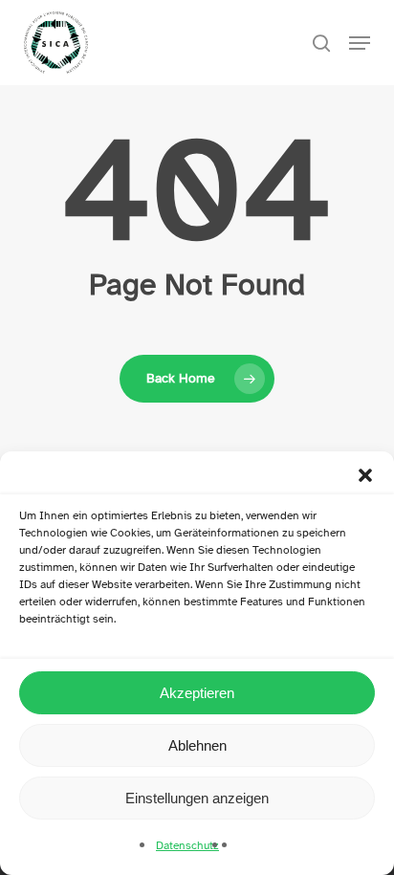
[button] (365, 475)
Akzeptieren (197, 693)
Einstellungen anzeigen (197, 798)
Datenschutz (187, 845)
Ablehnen (197, 745)
